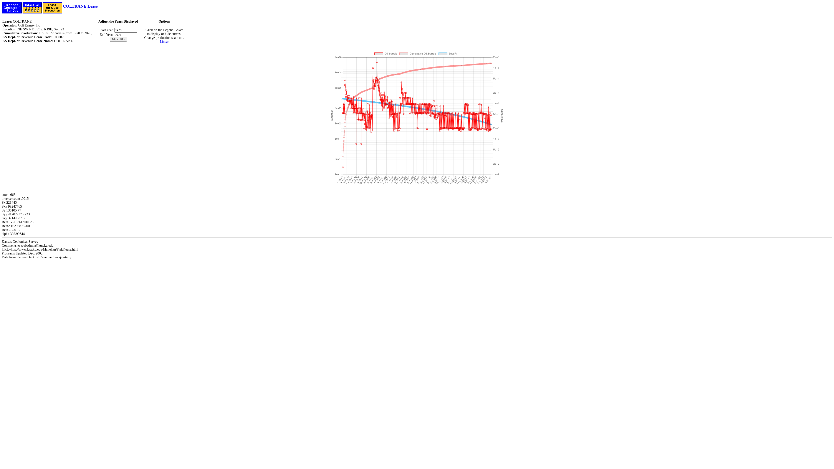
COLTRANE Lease (80, 6)
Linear (164, 41)
